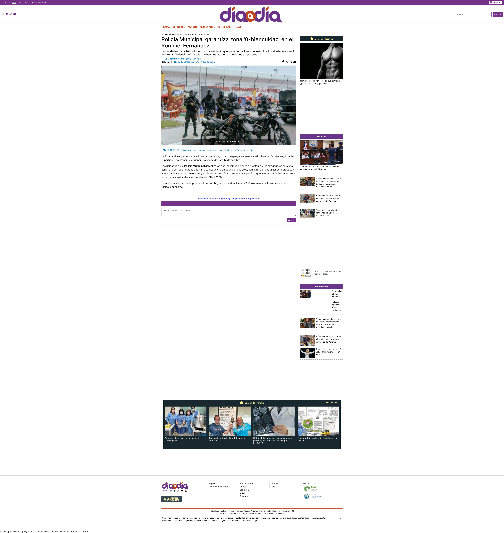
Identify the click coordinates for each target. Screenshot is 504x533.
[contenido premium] (171, 498)
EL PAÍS (227, 27)
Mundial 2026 (247, 150)
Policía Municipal (188, 150)
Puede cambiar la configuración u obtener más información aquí (229, 520)
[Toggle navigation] (14, 2)
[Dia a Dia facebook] (3, 14)
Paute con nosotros (218, 486)
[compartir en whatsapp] (291, 62)
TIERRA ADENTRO (210, 27)
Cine (273, 486)
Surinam (202, 150)
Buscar (497, 14)
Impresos (275, 483)
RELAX (238, 27)
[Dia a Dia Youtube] (14, 14)
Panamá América (248, 483)
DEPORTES (178, 27)
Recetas (244, 496)
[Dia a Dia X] (7, 14)
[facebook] (174, 490)
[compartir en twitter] (287, 62)
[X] (178, 490)
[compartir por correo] (295, 62)
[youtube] (182, 490)
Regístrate (214, 483)
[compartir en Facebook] (283, 62)
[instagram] (186, 490)
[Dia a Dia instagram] (11, 14)
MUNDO (192, 27)
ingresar (497, 2)
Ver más (330, 402)
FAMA (166, 27)
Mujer (242, 493)
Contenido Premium (323, 39)
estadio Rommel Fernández (220, 150)
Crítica (243, 486)
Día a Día (244, 489)
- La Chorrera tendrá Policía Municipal (182, 58)
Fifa (237, 150)
